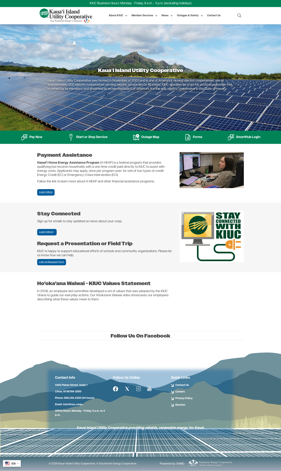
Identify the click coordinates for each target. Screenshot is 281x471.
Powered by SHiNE (172, 463)
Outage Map (145, 136)
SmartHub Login (243, 136)
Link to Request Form (51, 262)
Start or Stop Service (87, 136)
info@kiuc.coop (72, 404)
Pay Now (31, 136)
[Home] (66, 15)
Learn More (46, 192)
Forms (193, 136)
